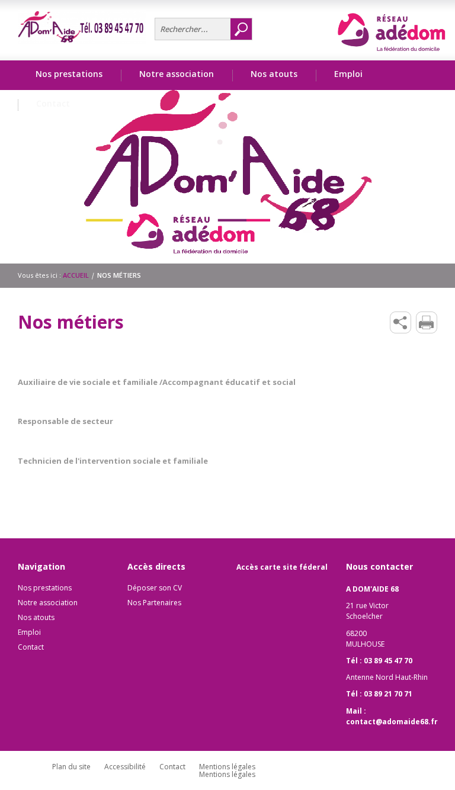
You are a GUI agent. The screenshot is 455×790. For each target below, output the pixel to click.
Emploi (29, 632)
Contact (53, 103)
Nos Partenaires (154, 603)
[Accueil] (82, 27)
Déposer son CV (154, 588)
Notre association (48, 603)
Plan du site (71, 767)
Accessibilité (125, 767)
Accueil (76, 275)
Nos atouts (36, 617)
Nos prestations (45, 588)
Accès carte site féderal (282, 567)
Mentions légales (227, 767)
